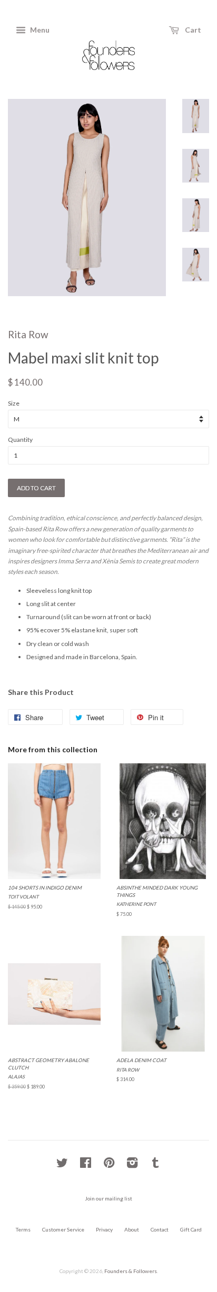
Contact (160, 1229)
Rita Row (28, 334)
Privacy (104, 1229)
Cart (192, 29)
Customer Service (63, 1229)
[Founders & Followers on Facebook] (86, 1165)
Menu (39, 29)
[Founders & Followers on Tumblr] (155, 1165)
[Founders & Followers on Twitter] (62, 1165)
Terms (23, 1229)
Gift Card (191, 1229)
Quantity (20, 439)
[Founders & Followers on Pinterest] (109, 1165)
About (131, 1229)
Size (13, 403)
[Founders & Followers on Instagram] (132, 1165)
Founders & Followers (130, 1271)
